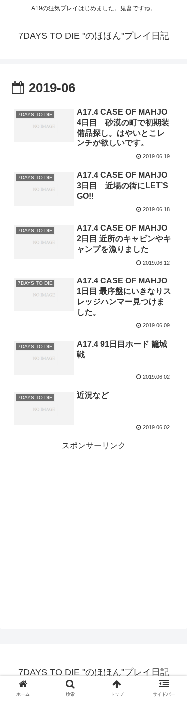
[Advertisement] (93, 515)
